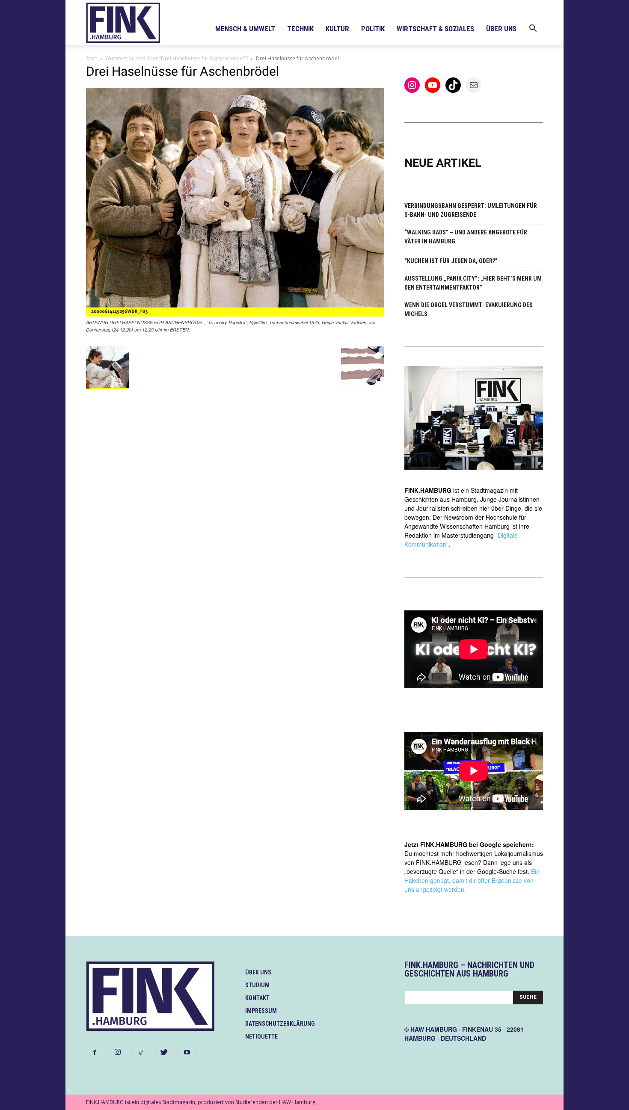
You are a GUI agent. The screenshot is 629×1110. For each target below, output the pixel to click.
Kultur (337, 28)
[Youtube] (187, 1052)
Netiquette (261, 1036)
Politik (373, 28)
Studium (257, 985)
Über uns (501, 28)
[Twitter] (163, 1052)
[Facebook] (94, 1052)
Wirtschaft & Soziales (435, 28)
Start (91, 58)
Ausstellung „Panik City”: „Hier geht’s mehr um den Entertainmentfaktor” (473, 283)
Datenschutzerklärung (280, 1023)
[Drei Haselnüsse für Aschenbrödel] (235, 314)
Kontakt (257, 998)
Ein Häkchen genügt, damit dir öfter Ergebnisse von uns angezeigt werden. (472, 880)
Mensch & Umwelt (245, 28)
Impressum (261, 1010)
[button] (532, 29)
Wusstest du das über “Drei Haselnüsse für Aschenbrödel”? (176, 58)
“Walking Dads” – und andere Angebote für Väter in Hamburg (465, 237)
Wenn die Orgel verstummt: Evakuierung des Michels (468, 309)
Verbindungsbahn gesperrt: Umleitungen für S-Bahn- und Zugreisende (470, 210)
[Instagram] (117, 1052)
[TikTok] (140, 1052)
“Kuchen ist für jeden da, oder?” (451, 261)
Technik (300, 28)
